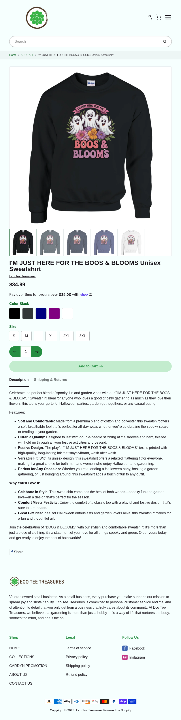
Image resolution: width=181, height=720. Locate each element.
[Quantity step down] (14, 351)
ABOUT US (18, 674)
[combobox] (84, 41)
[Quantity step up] (36, 351)
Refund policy (76, 674)
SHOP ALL (27, 55)
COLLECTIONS (21, 657)
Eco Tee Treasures (22, 276)
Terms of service (78, 648)
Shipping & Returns (50, 380)
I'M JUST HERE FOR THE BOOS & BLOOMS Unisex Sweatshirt (75, 55)
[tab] (21, 381)
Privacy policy (77, 657)
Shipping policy (78, 666)
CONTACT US (20, 683)
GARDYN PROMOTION (28, 666)
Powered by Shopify (117, 710)
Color (19, 304)
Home (13, 55)
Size (12, 327)
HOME (14, 648)
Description (19, 380)
